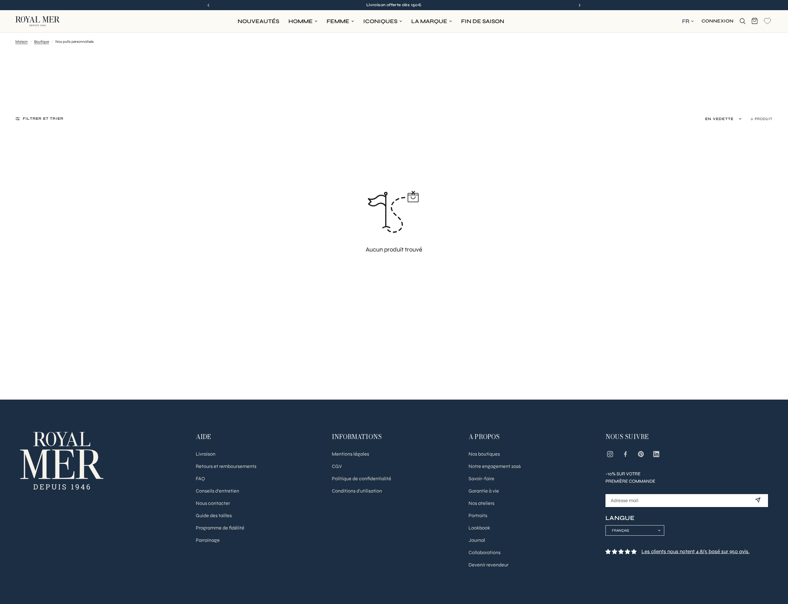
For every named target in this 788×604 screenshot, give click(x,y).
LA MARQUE (429, 21)
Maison (21, 41)
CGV (337, 466)
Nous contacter (213, 503)
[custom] (610, 454)
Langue (619, 518)
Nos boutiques (484, 454)
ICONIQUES (380, 21)
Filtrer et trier (43, 118)
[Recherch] (743, 21)
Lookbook (479, 528)
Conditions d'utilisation (357, 491)
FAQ (200, 478)
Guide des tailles (214, 515)
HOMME (300, 21)
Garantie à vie (483, 491)
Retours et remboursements (226, 466)
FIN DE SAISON (482, 21)
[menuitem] (258, 21)
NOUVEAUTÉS (258, 21)
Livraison (205, 454)
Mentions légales (350, 454)
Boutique (41, 41)
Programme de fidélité (220, 528)
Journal (476, 540)
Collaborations (484, 552)
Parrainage (208, 540)
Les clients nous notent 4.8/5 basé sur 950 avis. (695, 551)
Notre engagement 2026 (494, 466)
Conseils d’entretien (217, 491)
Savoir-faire (481, 478)
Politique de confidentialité (361, 478)
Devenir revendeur (488, 565)
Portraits (477, 515)
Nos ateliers (481, 503)
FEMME (338, 21)
